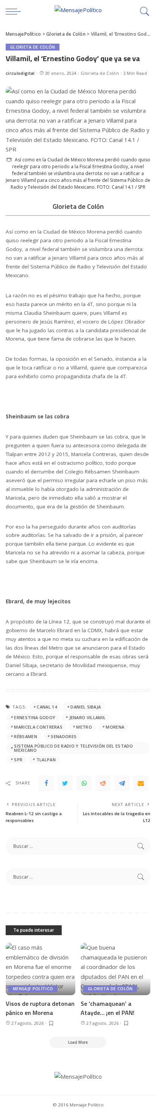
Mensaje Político (33, 988)
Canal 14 (47, 707)
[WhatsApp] (84, 783)
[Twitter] (65, 783)
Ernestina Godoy (34, 717)
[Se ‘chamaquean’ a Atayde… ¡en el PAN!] (115, 969)
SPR (18, 759)
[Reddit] (103, 783)
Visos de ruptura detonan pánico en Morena (40, 1008)
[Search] (142, 11)
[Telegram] (121, 783)
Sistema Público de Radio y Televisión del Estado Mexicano (73, 748)
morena (115, 727)
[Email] (140, 783)
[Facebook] (46, 783)
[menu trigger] (15, 11)
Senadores (63, 736)
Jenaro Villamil (87, 717)
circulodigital (20, 73)
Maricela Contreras (38, 727)
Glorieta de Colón (32, 47)
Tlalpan (46, 759)
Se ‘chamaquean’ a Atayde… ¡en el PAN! (107, 1008)
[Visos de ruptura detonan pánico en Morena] (40, 969)
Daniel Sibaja (85, 707)
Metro (84, 727)
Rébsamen (25, 736)
